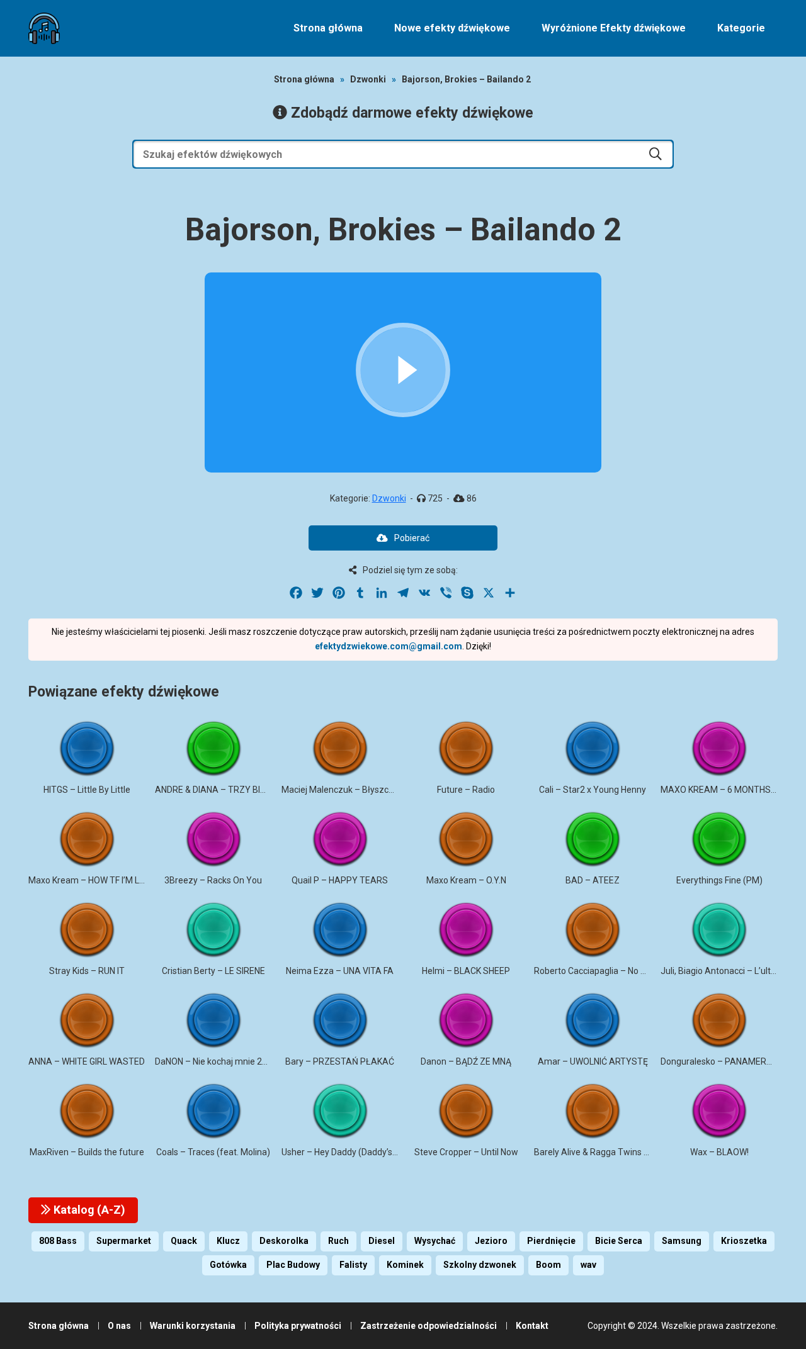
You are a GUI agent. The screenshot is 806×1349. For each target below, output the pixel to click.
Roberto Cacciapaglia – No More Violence (615, 971)
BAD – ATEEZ (592, 880)
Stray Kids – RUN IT (87, 971)
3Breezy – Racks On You (213, 880)
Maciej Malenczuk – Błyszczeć (342, 790)
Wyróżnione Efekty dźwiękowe (614, 28)
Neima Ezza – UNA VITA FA (340, 971)
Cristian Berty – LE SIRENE (213, 971)
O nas (119, 1326)
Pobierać (411, 538)
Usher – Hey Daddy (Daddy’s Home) (351, 1152)
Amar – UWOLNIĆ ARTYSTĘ (593, 1061)
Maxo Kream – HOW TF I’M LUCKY (94, 880)
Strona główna (328, 28)
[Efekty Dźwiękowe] (44, 28)
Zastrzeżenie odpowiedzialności (428, 1326)
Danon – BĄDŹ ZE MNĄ (466, 1061)
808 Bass (58, 1241)
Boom (548, 1265)
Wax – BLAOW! (719, 1152)
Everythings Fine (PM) (719, 880)
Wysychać (434, 1241)
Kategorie (741, 28)
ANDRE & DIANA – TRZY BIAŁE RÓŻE (227, 790)
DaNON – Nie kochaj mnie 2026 (216, 1061)
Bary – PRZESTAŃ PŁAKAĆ (339, 1061)
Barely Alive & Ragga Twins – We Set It (610, 1152)
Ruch (338, 1241)
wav (588, 1265)
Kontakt (532, 1326)
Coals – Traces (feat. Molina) (213, 1152)
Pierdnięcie (551, 1241)
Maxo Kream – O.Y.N (466, 880)
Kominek (405, 1265)
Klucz (228, 1241)
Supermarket (123, 1241)
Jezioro (491, 1241)
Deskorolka (284, 1241)
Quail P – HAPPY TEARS (340, 880)
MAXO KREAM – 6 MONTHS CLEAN (730, 790)
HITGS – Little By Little (86, 790)
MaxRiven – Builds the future (87, 1152)
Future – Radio (466, 790)
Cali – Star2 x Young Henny (592, 790)
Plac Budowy (293, 1265)
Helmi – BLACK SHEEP (466, 971)
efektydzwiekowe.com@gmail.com (388, 646)
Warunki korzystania (193, 1326)
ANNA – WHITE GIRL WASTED (86, 1061)
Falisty (353, 1265)
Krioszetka (744, 1241)
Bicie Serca (618, 1241)
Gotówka (228, 1265)
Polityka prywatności (297, 1326)
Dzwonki (368, 79)
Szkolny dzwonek (479, 1265)
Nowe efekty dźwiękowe (452, 28)
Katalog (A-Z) (88, 1209)
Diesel (381, 1241)
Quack (184, 1241)
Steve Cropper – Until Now (466, 1152)
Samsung (681, 1241)
